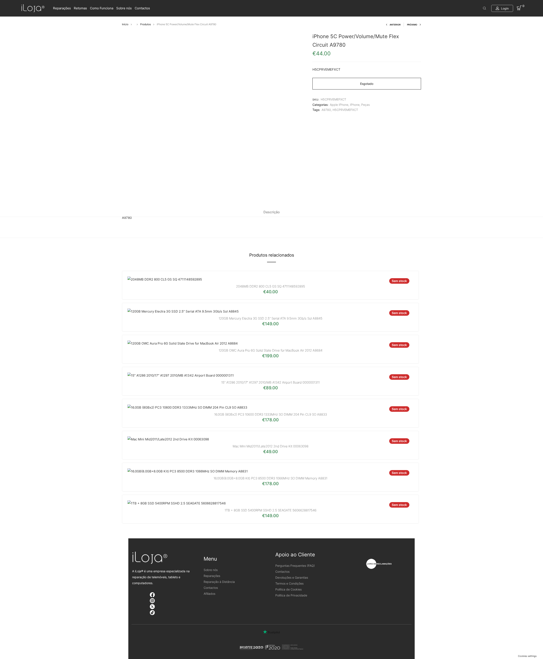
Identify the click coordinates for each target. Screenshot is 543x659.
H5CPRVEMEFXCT (345, 110)
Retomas (80, 8)
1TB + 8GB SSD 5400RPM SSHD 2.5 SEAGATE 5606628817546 (270, 510)
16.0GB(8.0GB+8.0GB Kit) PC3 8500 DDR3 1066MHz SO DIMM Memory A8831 (270, 478)
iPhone (355, 104)
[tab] (271, 212)
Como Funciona (101, 8)
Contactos (142, 8)
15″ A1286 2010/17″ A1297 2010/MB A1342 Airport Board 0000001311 (270, 382)
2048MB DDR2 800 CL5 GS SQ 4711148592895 (270, 286)
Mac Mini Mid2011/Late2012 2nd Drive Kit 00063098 (270, 446)
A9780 (326, 110)
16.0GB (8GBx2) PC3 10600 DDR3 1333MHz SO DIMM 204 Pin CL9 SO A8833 (270, 414)
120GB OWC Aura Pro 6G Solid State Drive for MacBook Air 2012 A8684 (270, 350)
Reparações (62, 8)
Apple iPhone (339, 104)
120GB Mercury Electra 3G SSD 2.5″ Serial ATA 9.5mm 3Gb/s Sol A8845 (270, 318)
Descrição (271, 212)
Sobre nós (124, 8)
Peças (365, 104)
